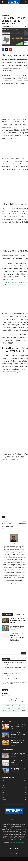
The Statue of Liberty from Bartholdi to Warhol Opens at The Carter (14, 682)
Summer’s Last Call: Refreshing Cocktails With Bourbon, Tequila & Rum (18, 726)
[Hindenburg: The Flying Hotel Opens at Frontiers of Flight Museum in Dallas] (5, 734)
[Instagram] (12, 583)
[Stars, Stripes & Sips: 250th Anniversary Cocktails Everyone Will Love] (5, 742)
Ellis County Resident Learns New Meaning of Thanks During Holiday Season (8, 526)
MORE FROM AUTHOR (19, 614)
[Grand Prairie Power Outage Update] (5, 763)
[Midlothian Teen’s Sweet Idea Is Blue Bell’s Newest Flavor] (5, 755)
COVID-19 (12, 13)
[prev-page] (3, 645)
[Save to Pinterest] (10, 49)
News (7, 13)
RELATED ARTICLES (7, 614)
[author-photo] (14, 541)
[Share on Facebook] (3, 49)
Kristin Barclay (6, 26)
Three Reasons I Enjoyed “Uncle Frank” (20, 524)
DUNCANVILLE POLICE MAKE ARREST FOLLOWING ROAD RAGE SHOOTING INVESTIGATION (17, 637)
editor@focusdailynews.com (17, 842)
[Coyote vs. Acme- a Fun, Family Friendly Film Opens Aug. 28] (5, 620)
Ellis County (13, 517)
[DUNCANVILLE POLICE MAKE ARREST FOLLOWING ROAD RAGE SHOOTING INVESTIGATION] (5, 635)
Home (3, 13)
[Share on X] (6, 49)
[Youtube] (15, 583)
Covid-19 (8, 517)
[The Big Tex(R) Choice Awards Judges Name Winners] (5, 628)
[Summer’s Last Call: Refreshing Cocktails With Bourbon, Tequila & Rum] (5, 727)
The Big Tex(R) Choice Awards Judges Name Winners (17, 628)
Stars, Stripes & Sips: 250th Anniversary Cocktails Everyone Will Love (17, 742)
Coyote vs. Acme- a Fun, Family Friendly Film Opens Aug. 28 (18, 620)
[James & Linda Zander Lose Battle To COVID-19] (5, 770)
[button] (2, 2)
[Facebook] (11, 853)
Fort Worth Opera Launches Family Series (12, 679)
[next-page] (5, 645)
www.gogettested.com (10, 459)
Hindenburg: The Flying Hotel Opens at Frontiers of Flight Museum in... (18, 734)
